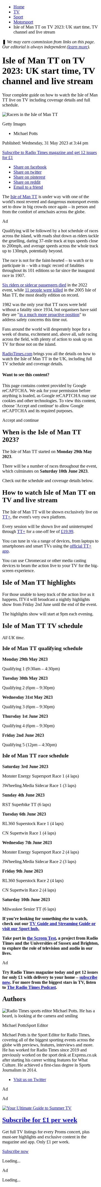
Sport (18, 17)
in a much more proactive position (49, 314)
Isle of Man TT (23, 196)
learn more (78, 46)
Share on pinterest (29, 177)
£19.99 (67, 531)
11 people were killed (44, 290)
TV (16, 12)
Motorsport (23, 22)
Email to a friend (28, 187)
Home (18, 6)
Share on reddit (26, 182)
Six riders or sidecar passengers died (34, 285)
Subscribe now (15, 1151)
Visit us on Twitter (29, 1079)
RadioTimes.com (17, 353)
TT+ (6, 517)
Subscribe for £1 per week (39, 1120)
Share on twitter (27, 172)
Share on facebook (30, 167)
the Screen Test (41, 938)
